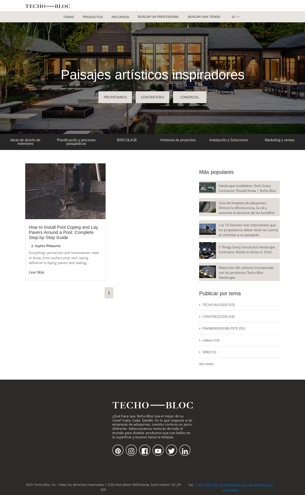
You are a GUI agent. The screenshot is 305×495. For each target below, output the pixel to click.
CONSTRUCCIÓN (218, 316)
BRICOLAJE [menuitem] (127, 140)
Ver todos (206, 364)
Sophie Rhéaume (47, 245)
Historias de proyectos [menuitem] (178, 140)
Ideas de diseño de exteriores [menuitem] (25, 142)
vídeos (211, 340)
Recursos (120, 17)
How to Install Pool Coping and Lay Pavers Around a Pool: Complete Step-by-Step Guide (63, 232)
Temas (68, 17)
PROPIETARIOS (115, 97)
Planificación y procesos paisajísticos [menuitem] (76, 142)
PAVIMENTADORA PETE (224, 328)
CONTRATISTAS (152, 97)
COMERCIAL (189, 97)
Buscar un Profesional (158, 17)
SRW (209, 352)
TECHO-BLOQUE (219, 304)
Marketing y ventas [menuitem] (280, 140)
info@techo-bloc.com (238, 485)
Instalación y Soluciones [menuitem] (228, 140)
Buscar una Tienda (204, 17)
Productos (93, 17)
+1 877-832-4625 (206, 485)
